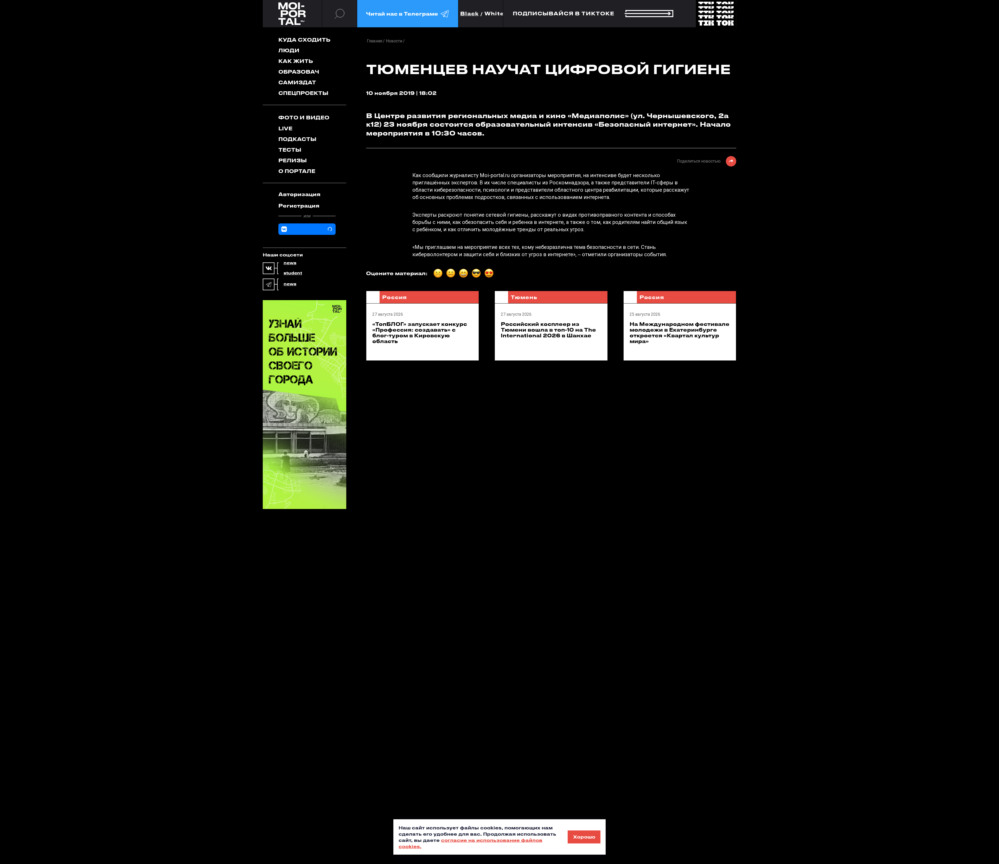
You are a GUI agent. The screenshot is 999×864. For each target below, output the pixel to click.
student (293, 273)
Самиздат (297, 82)
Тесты (289, 150)
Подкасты (297, 139)
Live (285, 128)
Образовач (298, 72)
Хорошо (584, 836)
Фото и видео (303, 117)
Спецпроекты (303, 93)
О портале (296, 171)
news (290, 263)
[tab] (307, 194)
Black (469, 13)
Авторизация (299, 194)
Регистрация (298, 206)
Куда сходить (304, 40)
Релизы (292, 160)
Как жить (295, 61)
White (494, 13)
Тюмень (524, 297)
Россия (394, 297)
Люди (288, 50)
